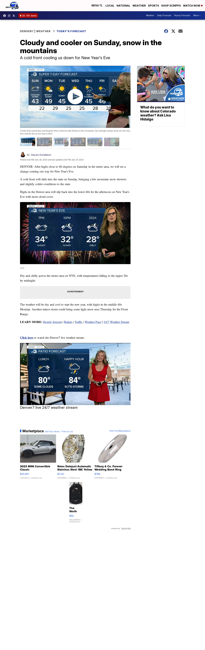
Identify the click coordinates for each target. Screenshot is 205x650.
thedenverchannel (10, 15)
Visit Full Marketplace (120, 431)
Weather (139, 5)
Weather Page (93, 322)
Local (110, 5)
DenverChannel (14, 15)
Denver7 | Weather (35, 31)
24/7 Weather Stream (116, 322)
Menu (95, 5)
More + (196, 15)
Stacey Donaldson (41, 154)
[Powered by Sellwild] (126, 528)
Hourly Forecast (182, 15)
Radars (68, 322)
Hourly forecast (52, 322)
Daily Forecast (164, 15)
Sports (153, 5)
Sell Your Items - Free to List (59, 432)
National (123, 5)
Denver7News (5, 15)
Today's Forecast (71, 31)
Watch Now (192, 5)
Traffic (78, 322)
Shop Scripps (171, 5)
